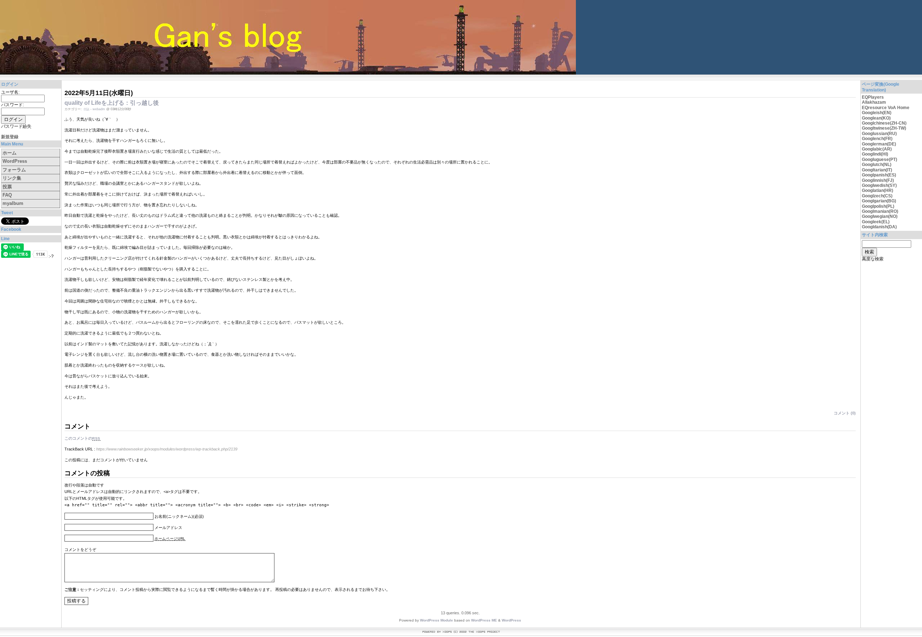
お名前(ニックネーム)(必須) (179, 516)
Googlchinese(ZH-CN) (884, 123)
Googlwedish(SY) (879, 185)
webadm (99, 109)
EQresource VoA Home (885, 107)
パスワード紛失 (16, 126)
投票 (7, 186)
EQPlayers (873, 97)
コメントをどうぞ (80, 549)
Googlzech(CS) (877, 195)
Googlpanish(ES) (879, 175)
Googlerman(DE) (879, 144)
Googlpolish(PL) (878, 206)
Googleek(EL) (876, 221)
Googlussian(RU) (879, 133)
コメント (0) (845, 413)
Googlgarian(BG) (879, 200)
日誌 (86, 109)
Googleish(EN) (876, 112)
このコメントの (82, 438)
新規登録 (9, 136)
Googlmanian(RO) (880, 211)
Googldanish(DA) (879, 226)
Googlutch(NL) (876, 164)
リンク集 (12, 178)
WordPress (15, 161)
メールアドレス (168, 527)
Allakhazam (874, 102)
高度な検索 (872, 258)
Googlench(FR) (877, 138)
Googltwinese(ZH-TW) (884, 128)
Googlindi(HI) (875, 154)
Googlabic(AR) (877, 149)
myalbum (13, 203)
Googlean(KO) (876, 118)
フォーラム (14, 169)
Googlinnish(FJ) (878, 180)
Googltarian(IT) (877, 169)
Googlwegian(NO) (880, 216)
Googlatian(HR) (877, 190)
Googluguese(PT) (879, 159)
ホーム (10, 153)
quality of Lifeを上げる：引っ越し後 (111, 103)
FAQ (7, 195)
